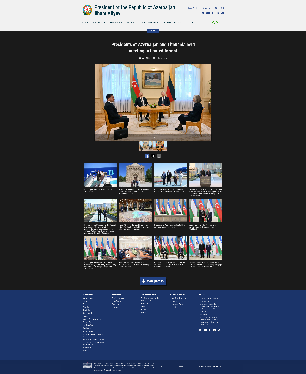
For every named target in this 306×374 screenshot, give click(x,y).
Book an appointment (207, 314)
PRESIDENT (132, 22)
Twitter (218, 13)
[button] (209, 102)
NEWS (85, 22)
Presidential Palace (177, 304)
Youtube (208, 13)
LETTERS (190, 22)
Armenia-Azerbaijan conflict (92, 319)
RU (222, 8)
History (85, 301)
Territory (86, 304)
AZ (216, 8)
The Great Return (88, 325)
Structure (173, 301)
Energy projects (88, 331)
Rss (222, 13)
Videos (143, 312)
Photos (143, 309)
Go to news (162, 58)
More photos (155, 281)
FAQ (161, 367)
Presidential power (118, 298)
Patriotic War (87, 322)
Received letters (205, 301)
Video (207, 8)
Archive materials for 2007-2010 (211, 367)
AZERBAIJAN (115, 22)
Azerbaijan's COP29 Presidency (93, 339)
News (143, 306)
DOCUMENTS (99, 22)
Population (86, 307)
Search (219, 22)
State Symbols (88, 313)
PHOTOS (153, 30)
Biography (115, 304)
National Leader (88, 298)
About (181, 367)
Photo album (87, 348)
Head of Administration (178, 298)
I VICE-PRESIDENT (150, 22)
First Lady (115, 307)
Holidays (86, 316)
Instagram (203, 13)
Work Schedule (117, 301)
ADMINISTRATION (172, 22)
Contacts (173, 307)
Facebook (213, 13)
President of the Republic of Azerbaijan (134, 7)
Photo (195, 8)
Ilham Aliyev (107, 13)
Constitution (87, 310)
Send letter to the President (209, 298)
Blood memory (88, 328)
